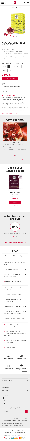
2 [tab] (15, 36)
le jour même (21, 359)
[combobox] (10, 70)
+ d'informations (15, 205)
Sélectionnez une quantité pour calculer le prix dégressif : (13, 63)
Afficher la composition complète (14, 160)
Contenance (4, 70)
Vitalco (7, 398)
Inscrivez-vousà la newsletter (15, 408)
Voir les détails (17, 83)
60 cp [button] (10, 70)
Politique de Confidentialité (18, 420)
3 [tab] (16, 36)
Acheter (15, 202)
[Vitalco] (15, 3)
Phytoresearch (9, 403)
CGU (13, 430)
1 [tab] (13, 36)
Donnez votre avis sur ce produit (14, 242)
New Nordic (5, 40)
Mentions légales (20, 432)
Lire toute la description (10, 113)
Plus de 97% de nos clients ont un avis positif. (21, 370)
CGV (8, 430)
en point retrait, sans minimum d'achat (8, 370)
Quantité (4, 66)
